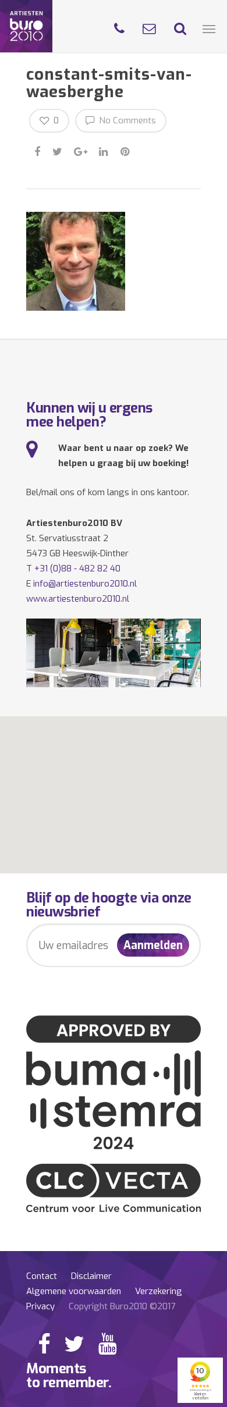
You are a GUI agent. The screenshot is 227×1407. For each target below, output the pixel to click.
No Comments (126, 120)
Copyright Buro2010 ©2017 (122, 1306)
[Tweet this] (58, 150)
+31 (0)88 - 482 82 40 (77, 568)
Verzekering (158, 1291)
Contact (41, 1276)
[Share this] (38, 150)
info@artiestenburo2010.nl (85, 583)
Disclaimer (91, 1276)
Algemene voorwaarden (73, 1291)
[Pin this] (126, 150)
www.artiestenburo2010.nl (77, 599)
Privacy (40, 1306)
